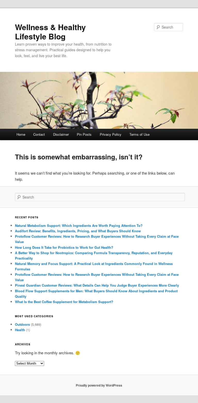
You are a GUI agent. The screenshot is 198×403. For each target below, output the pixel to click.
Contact (39, 134)
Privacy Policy (110, 134)
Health (20, 329)
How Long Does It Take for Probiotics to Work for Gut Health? (64, 247)
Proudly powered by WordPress (99, 385)
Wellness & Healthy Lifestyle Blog (50, 31)
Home (20, 134)
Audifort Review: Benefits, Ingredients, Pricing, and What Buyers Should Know (78, 230)
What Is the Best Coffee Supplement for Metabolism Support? (64, 301)
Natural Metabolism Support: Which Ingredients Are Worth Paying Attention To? (79, 225)
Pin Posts (84, 134)
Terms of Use (139, 134)
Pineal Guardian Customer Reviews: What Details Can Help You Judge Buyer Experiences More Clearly (97, 285)
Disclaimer (61, 134)
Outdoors (22, 324)
